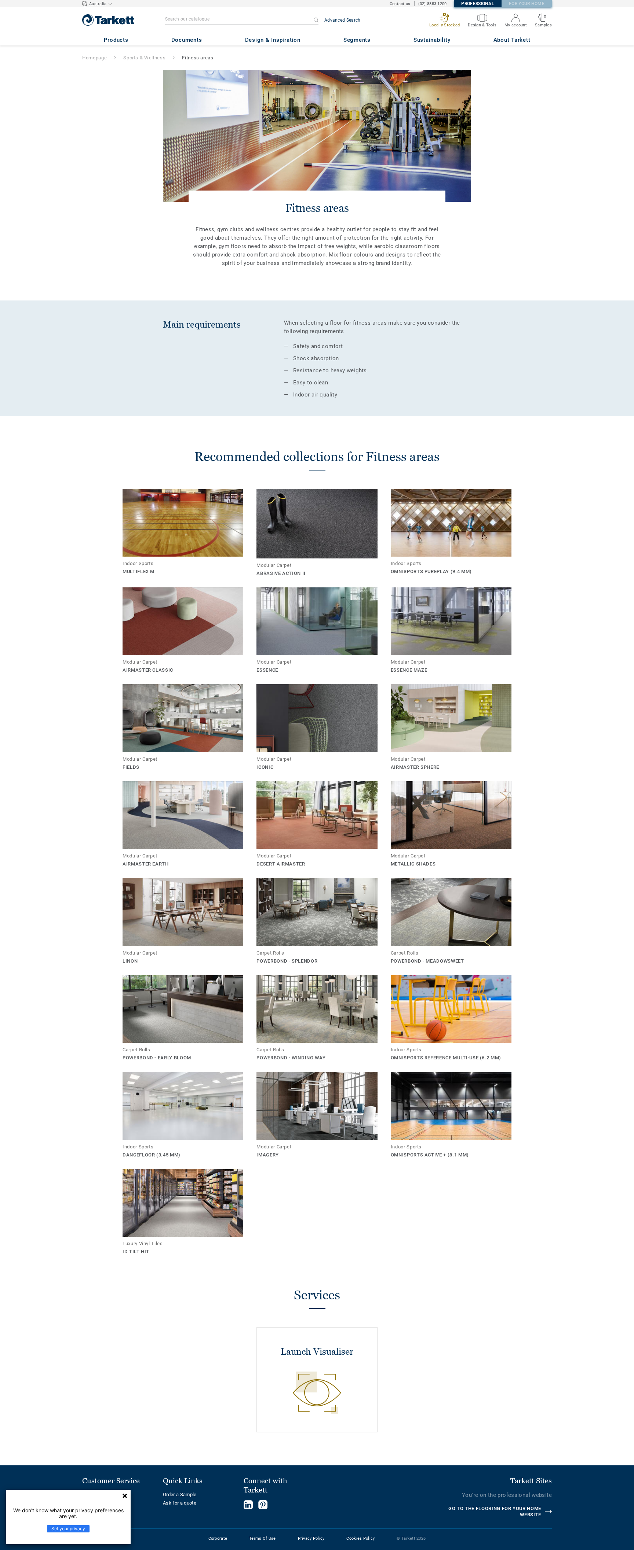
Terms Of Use (262, 1538)
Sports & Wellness (144, 57)
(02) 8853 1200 (432, 3)
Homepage (94, 57)
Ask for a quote (179, 1503)
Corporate (217, 1538)
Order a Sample (180, 1494)
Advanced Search (342, 20)
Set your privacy (68, 1528)
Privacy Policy (311, 1538)
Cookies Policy (360, 1538)
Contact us (400, 3)
